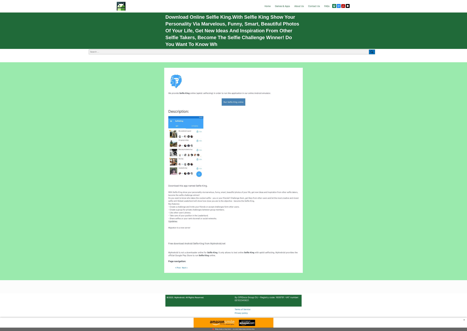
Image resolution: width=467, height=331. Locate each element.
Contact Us (314, 6)
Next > (185, 268)
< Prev (178, 268)
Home (268, 6)
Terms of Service (242, 309)
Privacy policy (241, 313)
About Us (299, 6)
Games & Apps (282, 6)
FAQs (326, 6)
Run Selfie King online (233, 102)
